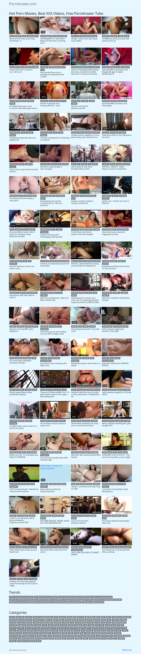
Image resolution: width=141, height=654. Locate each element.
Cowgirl (49, 622)
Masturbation (31, 630)
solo (73, 198)
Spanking (118, 636)
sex (78, 101)
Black (61, 620)
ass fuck (43, 358)
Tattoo (51, 638)
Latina (102, 628)
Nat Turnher (118, 326)
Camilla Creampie (78, 132)
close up (105, 487)
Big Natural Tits (39, 620)
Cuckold (65, 622)
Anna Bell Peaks (15, 101)
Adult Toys (19, 617)
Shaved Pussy (65, 636)
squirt (20, 196)
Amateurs (49, 617)
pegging (124, 293)
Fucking (91, 625)
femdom (106, 198)
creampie (119, 421)
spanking (119, 547)
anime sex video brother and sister (21, 600)
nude (34, 390)
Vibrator (12, 641)
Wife (32, 641)
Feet (56, 625)
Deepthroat (116, 622)
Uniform (121, 638)
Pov (49, 633)
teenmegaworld (46, 36)
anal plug (44, 326)
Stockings (30, 638)
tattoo (12, 103)
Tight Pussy (103, 638)
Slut (97, 636)
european (27, 358)
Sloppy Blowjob (89, 636)
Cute (102, 622)
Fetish (70, 625)
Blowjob (75, 620)
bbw (42, 516)
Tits (115, 638)
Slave (80, 636)
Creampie (57, 622)
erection (74, 547)
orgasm (88, 132)
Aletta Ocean (76, 358)
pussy (120, 101)
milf (63, 67)
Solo (111, 636)
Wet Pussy (25, 641)
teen (11, 36)
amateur (30, 36)
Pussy (76, 633)
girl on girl (58, 293)
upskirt (105, 547)
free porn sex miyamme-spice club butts (108, 600)
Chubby (123, 620)
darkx (126, 326)
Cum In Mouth (80, 622)
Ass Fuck (80, 617)
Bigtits (55, 620)
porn (73, 101)
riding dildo (81, 390)
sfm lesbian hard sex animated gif (45, 597)
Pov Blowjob (56, 633)
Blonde (68, 620)
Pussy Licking (85, 633)
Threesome (93, 638)
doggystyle (106, 196)
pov (36, 36)
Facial (44, 625)
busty (127, 36)
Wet (18, 641)
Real (104, 633)
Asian (69, 617)
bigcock (65, 547)
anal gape (44, 329)
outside (111, 484)
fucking (43, 135)
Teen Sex (70, 638)
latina (105, 390)
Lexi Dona (75, 229)
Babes (93, 617)
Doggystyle (22, 625)
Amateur (28, 617)
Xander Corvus (55, 164)
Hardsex (20, 628)
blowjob (56, 36)
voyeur (89, 293)
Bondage (83, 620)
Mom (61, 630)
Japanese (82, 628)
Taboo (45, 638)
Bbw (103, 617)
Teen (63, 638)
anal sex (63, 101)
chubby (82, 293)
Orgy (103, 630)
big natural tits (108, 361)
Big (114, 617)
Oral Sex (89, 630)
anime (26, 229)
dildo (51, 67)
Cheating (116, 620)
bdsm (28, 67)
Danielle (75, 67)
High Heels (35, 628)
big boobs (18, 229)
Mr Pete (23, 293)
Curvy (97, 622)
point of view (120, 484)
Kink (88, 628)
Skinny (74, 636)
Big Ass (119, 617)
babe (82, 36)
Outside (117, 630)
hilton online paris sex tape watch (21, 597)
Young (38, 641)
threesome (60, 196)
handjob (127, 164)
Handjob (120, 625)
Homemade (45, 628)
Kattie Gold (106, 516)
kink (11, 229)
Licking (123, 628)
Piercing (18, 633)
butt (127, 67)
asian (12, 67)
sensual (60, 516)
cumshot (44, 132)
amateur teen (115, 358)
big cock (105, 132)
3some (18, 547)
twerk (54, 516)
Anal (56, 617)
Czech (108, 622)
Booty (90, 620)
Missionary (53, 630)
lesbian (113, 101)
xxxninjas (44, 232)
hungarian (44, 455)
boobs (95, 164)
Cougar (35, 622)
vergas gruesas (77, 550)
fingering (29, 164)
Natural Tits (76, 630)
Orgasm (97, 630)
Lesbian (108, 628)
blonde (57, 67)
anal (59, 326)
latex (73, 390)
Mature (40, 630)
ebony (48, 516)
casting (92, 326)
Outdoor (110, 630)
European (37, 625)
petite (88, 36)
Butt (109, 620)
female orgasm (22, 516)
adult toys (29, 326)
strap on (115, 196)
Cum (71, 622)
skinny (94, 36)
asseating (127, 547)
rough (121, 36)
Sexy (50, 636)
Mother (67, 630)
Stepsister (21, 638)
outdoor (18, 36)
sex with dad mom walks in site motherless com (50, 600)
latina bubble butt (93, 390)
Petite (12, 633)
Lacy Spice (44, 261)
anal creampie (46, 361)
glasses (105, 264)
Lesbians (116, 628)
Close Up (13, 622)
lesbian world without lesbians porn (42, 602)
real (24, 36)
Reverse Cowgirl (15, 636)
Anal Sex (62, 617)
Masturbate (21, 630)
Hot (58, 628)
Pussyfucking (96, 633)
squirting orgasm (30, 196)
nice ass (33, 547)
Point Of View (28, 633)
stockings (44, 67)
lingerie (28, 390)
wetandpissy (116, 516)
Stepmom (13, 638)
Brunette (96, 620)
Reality (110, 633)
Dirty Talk (13, 625)
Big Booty (13, 620)
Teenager (78, 638)
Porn (36, 633)
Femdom (63, 625)
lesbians (44, 295)
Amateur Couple (38, 617)
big (90, 164)
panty (74, 295)
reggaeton (13, 487)
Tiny (110, 638)
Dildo (124, 622)
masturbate (45, 229)
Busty (103, 620)
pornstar (113, 36)
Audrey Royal (107, 326)
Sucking (38, 638)
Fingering (78, 625)
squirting (44, 101)
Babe (87, 617)
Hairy (113, 625)
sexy (118, 67)
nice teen (26, 547)
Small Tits (104, 636)
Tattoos (57, 638)
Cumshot (90, 622)
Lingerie (12, 630)
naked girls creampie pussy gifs (93, 602)
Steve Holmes (32, 293)
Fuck (84, 625)
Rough (40, 636)
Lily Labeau (45, 164)
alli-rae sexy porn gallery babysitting (68, 602)
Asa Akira (106, 101)
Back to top (127, 650)
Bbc (98, 617)
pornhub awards (23, 484)
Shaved (56, 636)
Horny (53, 628)
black (112, 67)
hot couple (113, 132)
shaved (21, 164)
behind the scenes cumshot (19, 602)
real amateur (53, 101)
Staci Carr (75, 36)
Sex (45, 636)
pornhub (13, 484)
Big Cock (21, 620)
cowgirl (63, 36)
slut (42, 70)
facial (112, 164)
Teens (85, 638)
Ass (74, 617)
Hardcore (13, 628)
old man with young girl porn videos (80, 600)
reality (74, 103)
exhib (74, 518)
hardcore (106, 36)
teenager (106, 67)
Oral (83, 630)
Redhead (118, 633)
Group (108, 625)
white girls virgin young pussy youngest (98, 597)
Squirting (126, 636)
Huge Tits (65, 628)
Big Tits (48, 620)
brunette (84, 101)
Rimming (32, 636)
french (87, 516)
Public (70, 633)
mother (59, 229)
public (92, 101)
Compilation (27, 622)
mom (52, 229)
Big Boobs (127, 617)
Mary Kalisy (14, 390)
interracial (86, 421)
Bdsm (108, 617)
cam (95, 293)
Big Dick (29, 620)
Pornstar (43, 633)
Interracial (73, 628)
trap (32, 484)
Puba (64, 633)
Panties (124, 630)
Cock (19, 622)
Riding (25, 636)
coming (32, 516)
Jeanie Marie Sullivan (79, 261)
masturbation (90, 196)
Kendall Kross (14, 132)
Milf (46, 630)
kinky (125, 516)
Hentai (28, 628)
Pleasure (44, 293)
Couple (42, 622)
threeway (83, 67)
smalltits (127, 390)
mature (12, 167)
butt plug (53, 326)
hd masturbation (85, 547)
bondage (35, 67)
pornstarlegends (93, 67)
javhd (12, 547)
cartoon (17, 452)
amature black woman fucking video (71, 597)
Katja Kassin (14, 293)
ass (123, 67)
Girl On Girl (99, 625)
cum (24, 261)
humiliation (20, 67)
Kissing (95, 628)
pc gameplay (32, 452)
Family (51, 625)
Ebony (30, 625)
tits (125, 101)
